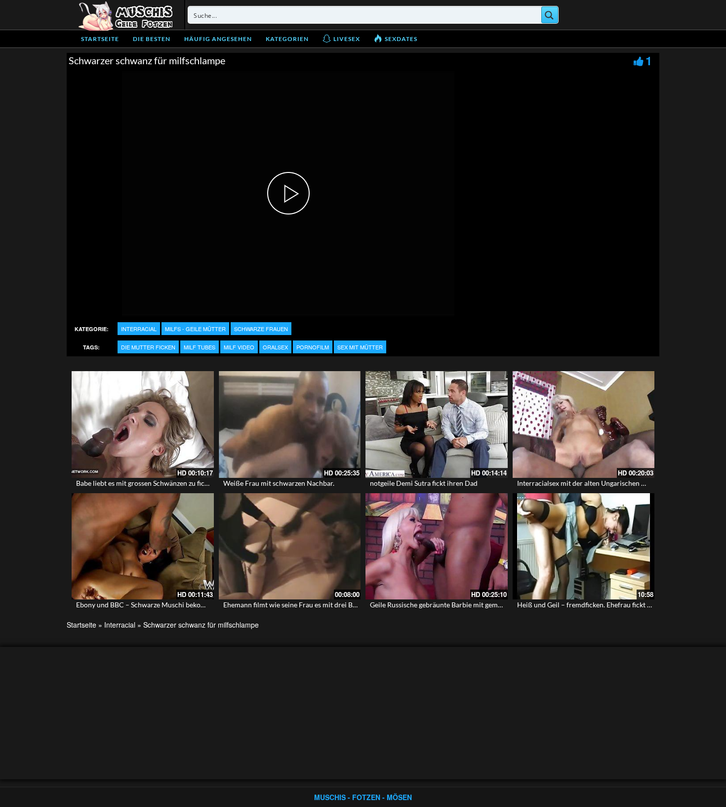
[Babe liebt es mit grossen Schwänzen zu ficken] (143, 424)
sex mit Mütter (360, 347)
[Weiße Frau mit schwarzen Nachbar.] (290, 424)
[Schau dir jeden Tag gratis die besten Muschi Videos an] (125, 15)
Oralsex (275, 347)
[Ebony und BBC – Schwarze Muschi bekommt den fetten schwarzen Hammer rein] (143, 546)
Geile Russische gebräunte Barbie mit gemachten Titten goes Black (471, 604)
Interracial (139, 329)
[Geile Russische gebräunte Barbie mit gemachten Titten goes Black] (436, 546)
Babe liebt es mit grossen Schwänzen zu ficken (145, 483)
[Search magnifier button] (549, 14)
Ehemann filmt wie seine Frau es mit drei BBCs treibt (303, 604)
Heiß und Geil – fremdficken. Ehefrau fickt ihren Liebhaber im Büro (619, 604)
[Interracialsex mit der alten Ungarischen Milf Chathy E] (584, 424)
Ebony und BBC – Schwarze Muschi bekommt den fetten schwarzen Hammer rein (200, 604)
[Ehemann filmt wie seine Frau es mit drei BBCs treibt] (290, 546)
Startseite (100, 38)
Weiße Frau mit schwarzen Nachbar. (278, 483)
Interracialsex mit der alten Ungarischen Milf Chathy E (600, 483)
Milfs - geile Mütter (195, 329)
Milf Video (239, 347)
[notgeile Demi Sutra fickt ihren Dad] (436, 424)
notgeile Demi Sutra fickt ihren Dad (424, 483)
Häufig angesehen (218, 38)
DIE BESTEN (151, 38)
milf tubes (199, 347)
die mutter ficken (148, 347)
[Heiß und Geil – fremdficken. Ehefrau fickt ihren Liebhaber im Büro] (584, 546)
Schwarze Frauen (261, 329)
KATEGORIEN (287, 38)
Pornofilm (312, 347)
